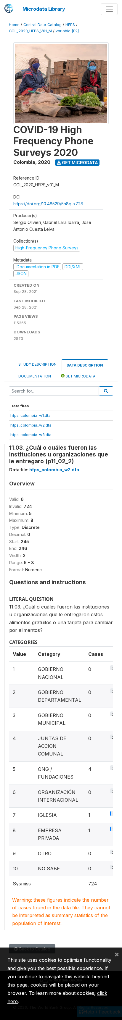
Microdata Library (44, 9)
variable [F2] (67, 31)
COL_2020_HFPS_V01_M (30, 31)
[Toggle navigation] (109, 9)
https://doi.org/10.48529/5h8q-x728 (48, 203)
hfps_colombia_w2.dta (31, 425)
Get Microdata (79, 162)
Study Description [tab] (37, 364)
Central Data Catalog (42, 24)
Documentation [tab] (34, 376)
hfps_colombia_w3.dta (31, 434)
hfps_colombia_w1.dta (30, 415)
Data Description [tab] (85, 365)
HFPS (70, 24)
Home (14, 24)
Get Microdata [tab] (80, 376)
